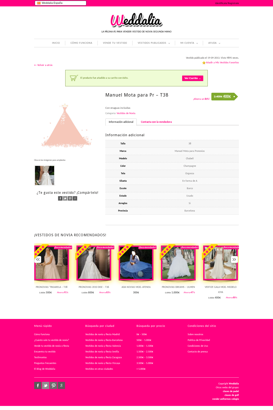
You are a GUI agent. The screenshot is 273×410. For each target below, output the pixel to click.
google (75, 198)
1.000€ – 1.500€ (144, 346)
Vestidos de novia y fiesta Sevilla (102, 352)
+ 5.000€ (140, 369)
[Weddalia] (136, 27)
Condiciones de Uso (198, 346)
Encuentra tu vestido (44, 352)
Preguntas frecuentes (45, 363)
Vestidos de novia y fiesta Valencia (103, 346)
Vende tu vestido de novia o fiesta (51, 346)
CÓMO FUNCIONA (81, 43)
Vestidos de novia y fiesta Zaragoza (103, 357)
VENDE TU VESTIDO (115, 43)
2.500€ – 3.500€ (144, 357)
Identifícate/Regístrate (227, 3)
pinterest (70, 198)
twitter (65, 198)
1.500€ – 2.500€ (144, 352)
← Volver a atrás (43, 65)
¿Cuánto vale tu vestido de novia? (51, 340)
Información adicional (121, 122)
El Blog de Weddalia (44, 369)
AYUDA (210, 43)
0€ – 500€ (141, 334)
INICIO (56, 43)
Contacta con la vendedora (156, 122)
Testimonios (40, 357)
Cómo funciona (42, 334)
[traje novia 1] (44, 175)
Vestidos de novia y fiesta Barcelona (104, 340)
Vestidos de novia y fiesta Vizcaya (102, 363)
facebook (60, 198)
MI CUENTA (184, 43)
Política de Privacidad (199, 340)
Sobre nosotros (195, 334)
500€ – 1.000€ (143, 340)
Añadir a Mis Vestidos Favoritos (222, 62)
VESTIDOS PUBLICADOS (149, 43)
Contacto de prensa (198, 352)
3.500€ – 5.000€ (144, 363)
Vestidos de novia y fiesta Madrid (102, 334)
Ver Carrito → (192, 78)
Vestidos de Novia (126, 113)
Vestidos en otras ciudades (99, 369)
